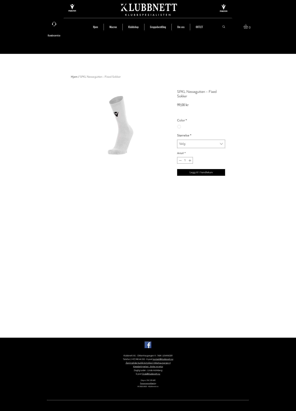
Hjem (74, 76)
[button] (248, 26)
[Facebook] (148, 344)
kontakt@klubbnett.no (163, 359)
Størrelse (184, 135)
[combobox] (201, 144)
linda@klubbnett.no (151, 374)
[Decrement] (180, 160)
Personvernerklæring (148, 383)
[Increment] (190, 160)
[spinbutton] (185, 160)
